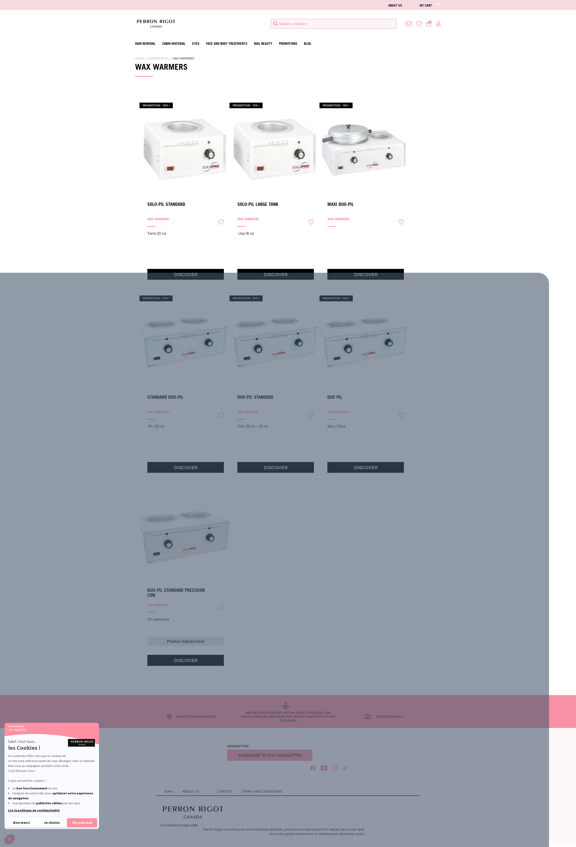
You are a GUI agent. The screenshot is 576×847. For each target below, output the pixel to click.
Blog (307, 43)
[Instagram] (335, 768)
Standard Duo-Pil (165, 397)
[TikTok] (345, 768)
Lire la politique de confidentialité (34, 811)
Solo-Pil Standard (166, 204)
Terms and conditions (262, 791)
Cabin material (173, 43)
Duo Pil (334, 397)
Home (139, 58)
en (437, 4)
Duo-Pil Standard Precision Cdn (176, 593)
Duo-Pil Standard (255, 397)
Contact (224, 791)
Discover (186, 274)
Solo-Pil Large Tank (257, 204)
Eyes (195, 43)
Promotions (288, 43)
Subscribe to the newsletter (270, 755)
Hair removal (145, 43)
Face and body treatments (226, 43)
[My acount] (438, 23)
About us (395, 5)
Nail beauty (263, 43)
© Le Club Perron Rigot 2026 (179, 825)
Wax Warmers (183, 58)
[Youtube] (324, 768)
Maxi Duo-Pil (340, 204)
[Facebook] (313, 768)
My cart (426, 5)
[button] (9, 839)
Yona (168, 791)
